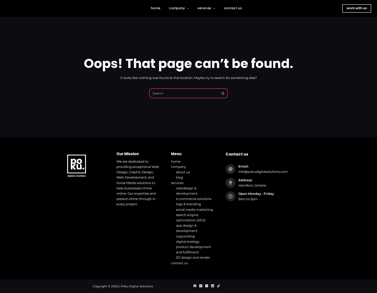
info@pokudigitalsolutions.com (263, 172)
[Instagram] (206, 285)
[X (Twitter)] (200, 285)
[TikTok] (218, 285)
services (204, 8)
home (155, 8)
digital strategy (187, 242)
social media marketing (194, 210)
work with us (357, 8)
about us (183, 172)
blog (179, 177)
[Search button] (222, 93)
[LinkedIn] (212, 285)
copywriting (185, 236)
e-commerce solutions (193, 199)
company (177, 8)
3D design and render (193, 257)
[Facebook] (194, 285)
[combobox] (184, 93)
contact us (233, 8)
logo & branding (188, 204)
